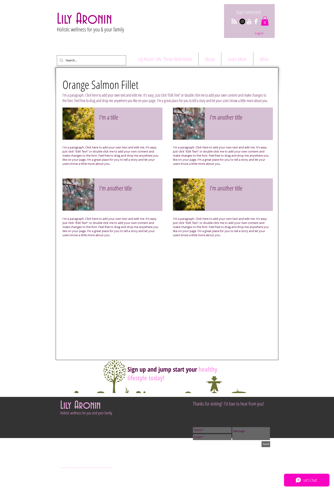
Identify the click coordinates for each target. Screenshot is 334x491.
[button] (265, 21)
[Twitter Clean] (69, 474)
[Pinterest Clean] (76, 474)
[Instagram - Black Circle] (242, 21)
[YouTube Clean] (249, 21)
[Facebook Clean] (256, 21)
